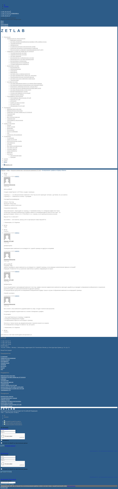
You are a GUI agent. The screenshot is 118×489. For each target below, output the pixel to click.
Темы (8, 170)
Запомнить (6, 440)
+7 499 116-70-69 (5, 14)
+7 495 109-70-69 (5, 12)
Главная (3, 170)
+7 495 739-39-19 (5, 16)
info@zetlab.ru (15, 13)
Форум (3, 368)
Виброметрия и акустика (8, 375)
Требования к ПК (6, 390)
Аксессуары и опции (6, 406)
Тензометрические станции (9, 398)
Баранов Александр (9, 185)
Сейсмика (3, 379)
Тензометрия (5, 380)
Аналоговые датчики (13, 66)
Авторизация (4, 453)
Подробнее (72, 486)
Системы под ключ (12, 82)
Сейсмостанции (5, 399)
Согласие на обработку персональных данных (15, 443)
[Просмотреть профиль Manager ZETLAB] (7, 239)
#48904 (17, 271)
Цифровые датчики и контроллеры (11, 401)
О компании (4, 356)
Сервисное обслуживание (8, 358)
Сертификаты (5, 361)
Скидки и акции (5, 360)
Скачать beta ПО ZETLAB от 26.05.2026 (12, 387)
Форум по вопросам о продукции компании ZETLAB (26, 170)
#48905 (17, 296)
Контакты (3, 366)
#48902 (17, 233)
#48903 (17, 251)
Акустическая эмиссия (7, 382)
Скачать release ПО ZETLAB (9, 385)
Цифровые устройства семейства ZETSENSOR (20, 51)
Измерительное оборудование (16, 38)
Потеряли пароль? (10, 446)
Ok (68, 486)
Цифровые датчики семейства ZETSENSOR (13, 377)
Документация (5, 363)
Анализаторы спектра (7, 396)
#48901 (17, 176)
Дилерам (3, 364)
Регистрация (4, 429)
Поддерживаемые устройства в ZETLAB (12, 388)
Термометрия (5, 384)
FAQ (2, 369)
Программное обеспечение (15, 96)
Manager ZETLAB (8, 241)
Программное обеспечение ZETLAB (11, 404)
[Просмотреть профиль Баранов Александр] (7, 183)
